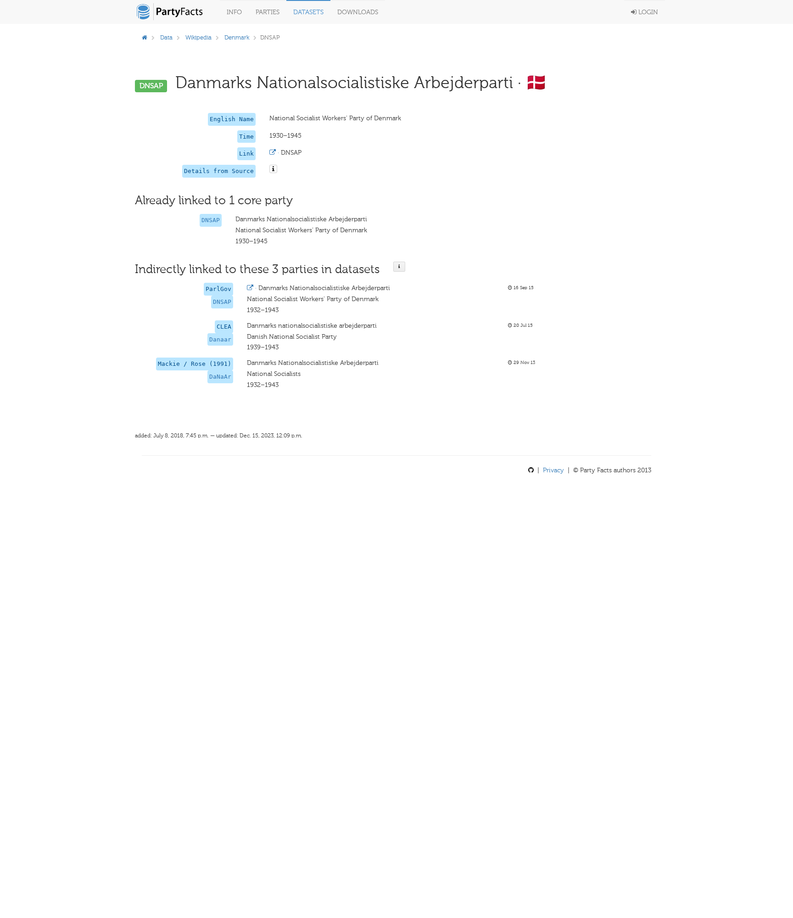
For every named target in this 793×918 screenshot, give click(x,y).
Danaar (220, 339)
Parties (267, 12)
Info (234, 12)
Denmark (236, 37)
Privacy (553, 470)
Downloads (357, 12)
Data (166, 37)
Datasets (308, 12)
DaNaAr (220, 376)
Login (647, 12)
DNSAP (210, 220)
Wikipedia (198, 37)
